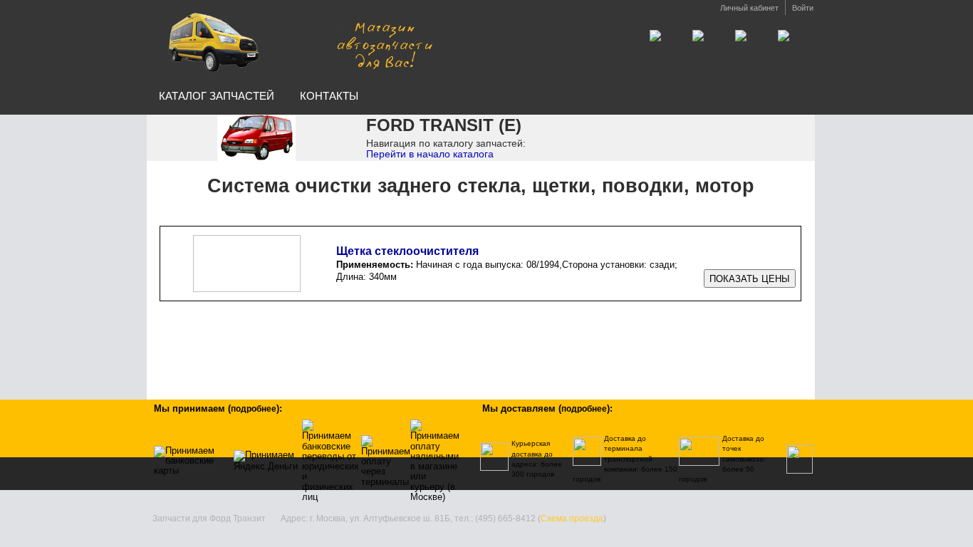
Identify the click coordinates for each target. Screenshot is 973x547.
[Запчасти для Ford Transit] (296, 41)
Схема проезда (572, 518)
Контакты (329, 96)
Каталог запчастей (216, 96)
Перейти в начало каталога (430, 154)
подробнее (253, 409)
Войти (802, 8)
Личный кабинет (749, 8)
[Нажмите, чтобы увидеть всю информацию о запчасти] (750, 279)
